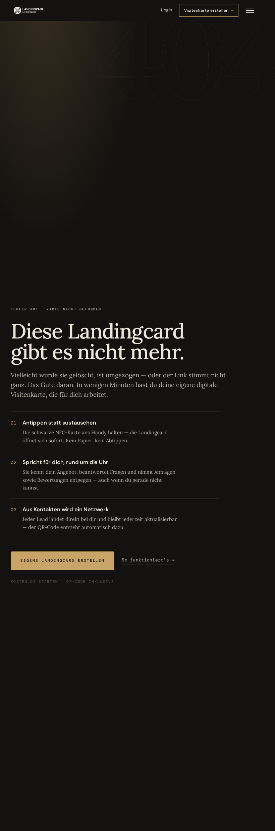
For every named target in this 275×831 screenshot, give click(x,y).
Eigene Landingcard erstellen (62, 560)
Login (166, 10)
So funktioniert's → (148, 560)
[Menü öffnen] (249, 10)
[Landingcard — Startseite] (29, 10)
